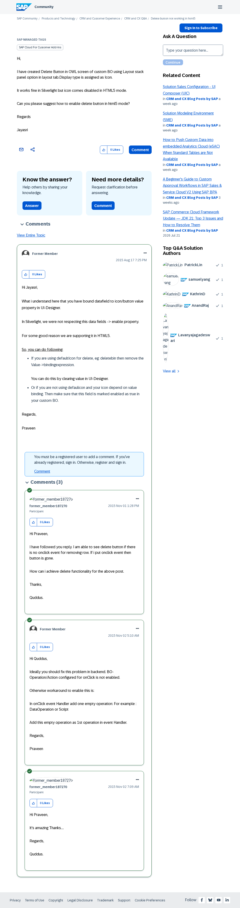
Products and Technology (58, 18)
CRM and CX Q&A (135, 18)
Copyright (56, 900)
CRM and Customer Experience (99, 18)
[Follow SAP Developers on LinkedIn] (227, 900)
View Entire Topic (31, 235)
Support (124, 900)
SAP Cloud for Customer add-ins (40, 47)
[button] (103, 150)
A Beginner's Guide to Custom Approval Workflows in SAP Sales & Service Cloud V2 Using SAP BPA (192, 185)
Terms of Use (34, 900)
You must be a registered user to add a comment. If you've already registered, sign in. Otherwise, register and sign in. (82, 459)
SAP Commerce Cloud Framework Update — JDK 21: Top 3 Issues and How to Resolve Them (193, 218)
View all (169, 371)
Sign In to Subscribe (201, 28)
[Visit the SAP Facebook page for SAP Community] (202, 900)
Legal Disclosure (80, 900)
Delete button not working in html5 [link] (173, 18)
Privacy (15, 900)
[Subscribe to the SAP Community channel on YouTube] (219, 900)
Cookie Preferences (150, 900)
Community (43, 7)
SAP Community (27, 18)
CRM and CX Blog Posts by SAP (192, 99)
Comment (140, 150)
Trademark (105, 900)
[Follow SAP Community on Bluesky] (210, 900)
